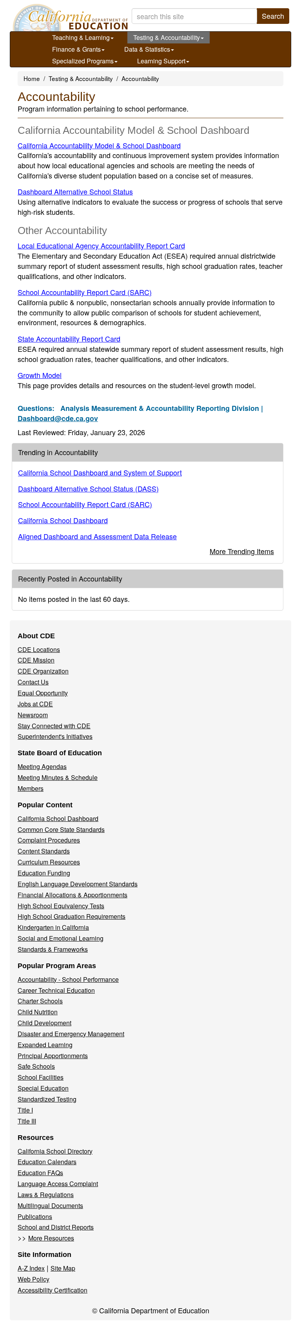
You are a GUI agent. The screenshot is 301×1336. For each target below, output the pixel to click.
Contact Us (33, 681)
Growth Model (40, 375)
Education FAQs (40, 1172)
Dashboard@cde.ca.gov (58, 418)
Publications (35, 1216)
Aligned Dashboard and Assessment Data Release (97, 536)
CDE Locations (39, 649)
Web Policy (33, 1279)
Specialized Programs (83, 60)
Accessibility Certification (52, 1290)
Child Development (44, 1022)
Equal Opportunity (43, 692)
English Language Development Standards (78, 883)
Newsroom (33, 714)
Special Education (43, 1088)
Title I (25, 1110)
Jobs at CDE (35, 703)
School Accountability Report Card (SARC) (85, 292)
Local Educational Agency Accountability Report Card (101, 245)
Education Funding (44, 872)
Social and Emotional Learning (60, 938)
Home (32, 78)
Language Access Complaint (58, 1183)
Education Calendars (47, 1161)
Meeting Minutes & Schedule (58, 777)
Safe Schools (36, 1066)
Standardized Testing (47, 1099)
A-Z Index (31, 1268)
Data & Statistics (147, 49)
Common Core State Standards (61, 829)
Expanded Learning (45, 1044)
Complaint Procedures (49, 839)
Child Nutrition (38, 1011)
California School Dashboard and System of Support (100, 472)
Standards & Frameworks (53, 949)
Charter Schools (40, 1000)
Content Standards (44, 850)
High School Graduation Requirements (71, 916)
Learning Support (161, 60)
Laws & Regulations (46, 1194)
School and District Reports (56, 1227)
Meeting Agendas (42, 766)
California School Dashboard (63, 520)
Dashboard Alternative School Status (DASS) (88, 488)
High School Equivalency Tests (61, 905)
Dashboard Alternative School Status (75, 191)
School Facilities (40, 1077)
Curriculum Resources (49, 861)
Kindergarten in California (53, 927)
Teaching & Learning (81, 37)
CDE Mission (36, 659)
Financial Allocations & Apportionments (72, 894)
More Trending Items (242, 551)
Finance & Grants (76, 49)
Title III (27, 1120)
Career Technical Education (56, 990)
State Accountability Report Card (69, 338)
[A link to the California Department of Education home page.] (69, 17)
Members (31, 788)
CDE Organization (43, 670)
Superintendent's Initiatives (55, 736)
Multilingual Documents (50, 1205)
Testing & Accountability (166, 37)
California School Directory (55, 1151)
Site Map (63, 1268)
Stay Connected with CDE (54, 725)
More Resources (51, 1237)
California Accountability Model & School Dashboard (99, 145)
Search (273, 16)
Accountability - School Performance (68, 979)
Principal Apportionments (53, 1055)
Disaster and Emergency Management (71, 1033)
